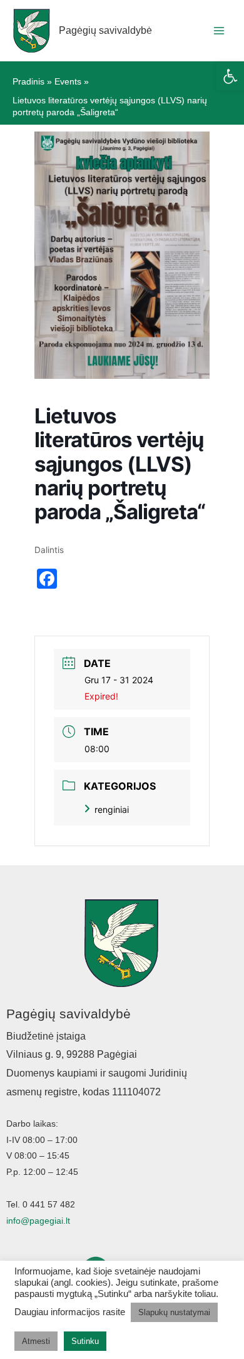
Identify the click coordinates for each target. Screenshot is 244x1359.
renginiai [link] (111, 809)
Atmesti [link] (36, 1341)
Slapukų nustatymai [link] (174, 1312)
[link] (230, 76)
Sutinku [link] (85, 1341)
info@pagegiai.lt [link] (38, 1221)
